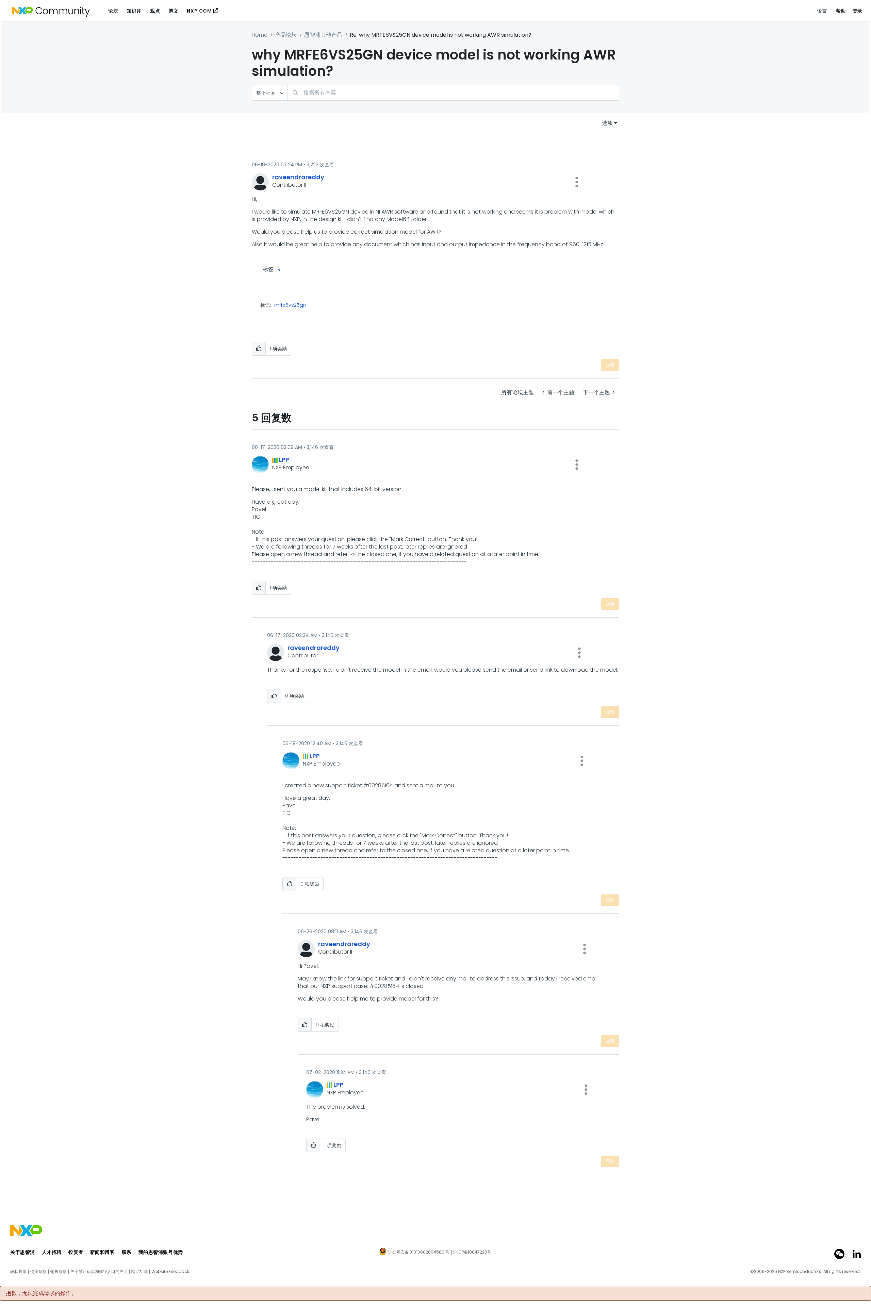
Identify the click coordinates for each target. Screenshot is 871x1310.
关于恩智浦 (22, 1252)
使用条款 (38, 1272)
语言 (822, 10)
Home (259, 35)
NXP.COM (199, 10)
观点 (155, 10)
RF (280, 270)
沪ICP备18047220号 (472, 1252)
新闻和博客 (102, 1252)
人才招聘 (52, 1252)
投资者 (75, 1252)
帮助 (841, 10)
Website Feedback (170, 1272)
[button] (576, 181)
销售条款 (58, 1272)
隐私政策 (18, 1272)
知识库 (134, 10)
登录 (857, 10)
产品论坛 (286, 35)
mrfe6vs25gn (290, 305)
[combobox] (453, 93)
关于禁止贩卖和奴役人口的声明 (99, 1272)
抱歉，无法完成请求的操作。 (41, 1293)
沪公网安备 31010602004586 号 (418, 1252)
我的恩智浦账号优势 (160, 1252)
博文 (173, 10)
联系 (127, 1252)
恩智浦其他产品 (323, 35)
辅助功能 (139, 1272)
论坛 (113, 10)
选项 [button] (607, 123)
